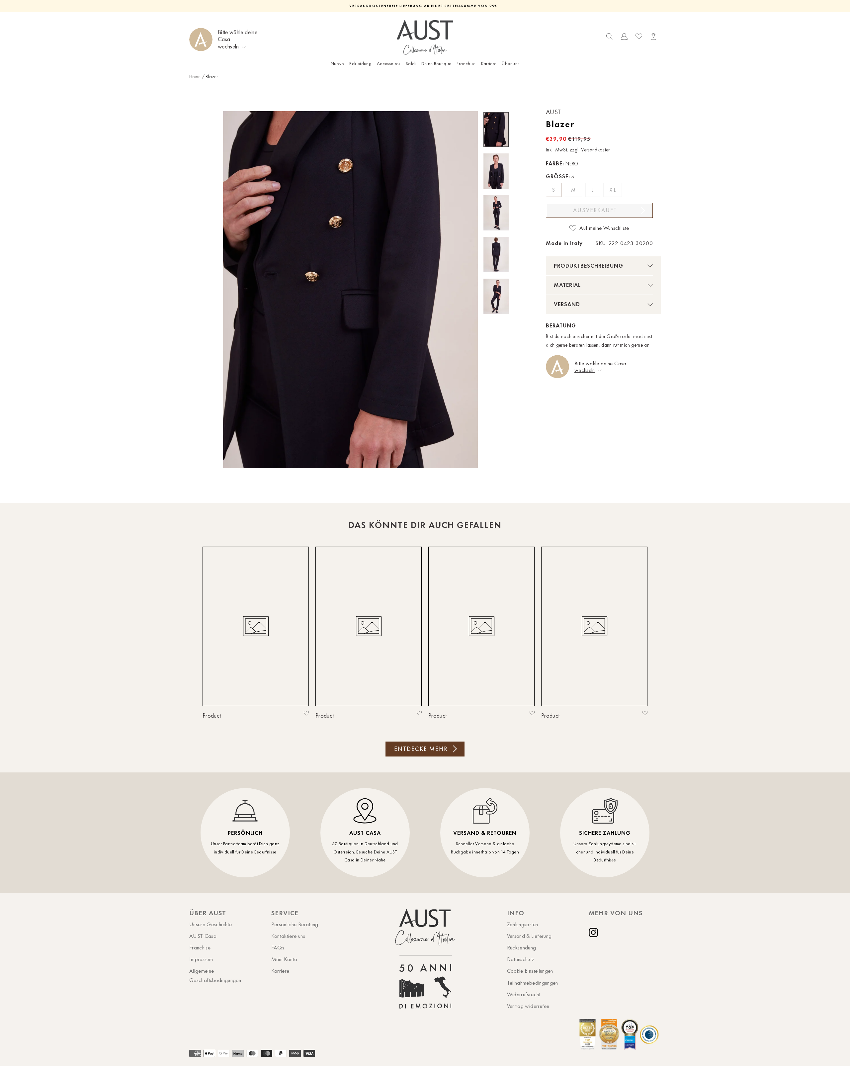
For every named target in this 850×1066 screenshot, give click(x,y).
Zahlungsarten (522, 924)
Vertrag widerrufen (528, 1006)
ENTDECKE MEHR (421, 749)
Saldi (411, 63)
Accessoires (388, 63)
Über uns (510, 63)
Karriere (489, 63)
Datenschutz (521, 959)
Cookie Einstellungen (530, 970)
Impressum (201, 959)
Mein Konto (284, 959)
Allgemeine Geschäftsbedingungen (215, 975)
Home (195, 76)
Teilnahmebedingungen (532, 982)
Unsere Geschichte (210, 924)
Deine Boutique (436, 63)
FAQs (277, 947)
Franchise (466, 63)
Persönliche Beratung (294, 924)
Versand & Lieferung (529, 936)
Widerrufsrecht (524, 994)
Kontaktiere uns (288, 936)
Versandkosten (596, 150)
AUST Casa (202, 936)
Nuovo (337, 63)
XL (613, 190)
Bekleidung (360, 63)
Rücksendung (521, 947)
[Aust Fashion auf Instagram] (595, 932)
